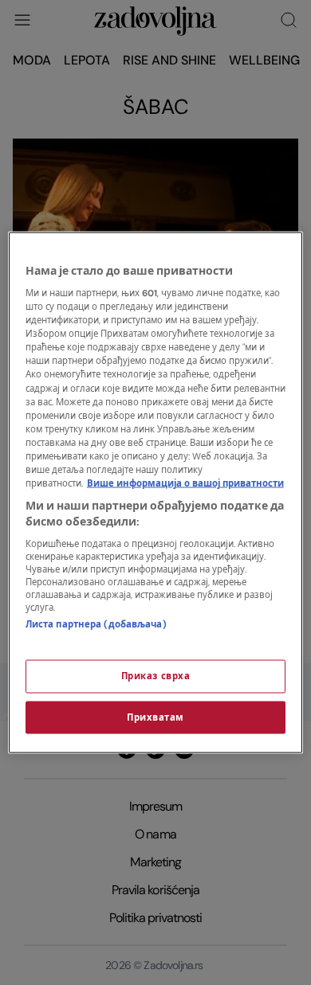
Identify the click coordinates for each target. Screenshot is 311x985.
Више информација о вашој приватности (185, 484)
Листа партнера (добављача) (96, 625)
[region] (156, 492)
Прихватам (155, 717)
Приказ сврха (156, 676)
